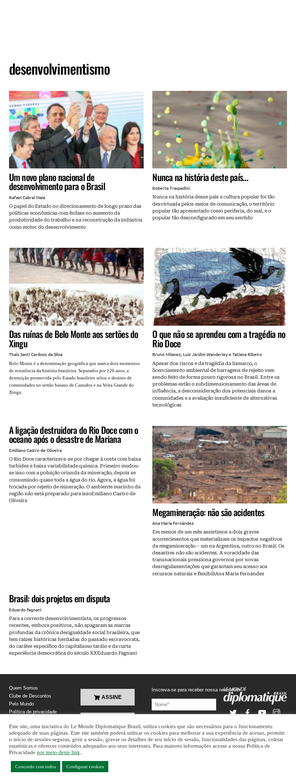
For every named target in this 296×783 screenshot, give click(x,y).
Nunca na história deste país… (200, 177)
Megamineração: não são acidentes (208, 512)
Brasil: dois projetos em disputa (59, 598)
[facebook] (247, 712)
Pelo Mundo (21, 704)
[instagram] (276, 712)
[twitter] (233, 712)
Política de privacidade (33, 711)
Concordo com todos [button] (35, 766)
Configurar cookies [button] (85, 766)
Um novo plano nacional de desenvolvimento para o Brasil (57, 181)
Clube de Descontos (30, 696)
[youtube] (262, 712)
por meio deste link (58, 752)
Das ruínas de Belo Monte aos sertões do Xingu (73, 338)
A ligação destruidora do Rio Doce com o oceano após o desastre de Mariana (73, 434)
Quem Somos (23, 688)
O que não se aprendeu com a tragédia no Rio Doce (218, 338)
